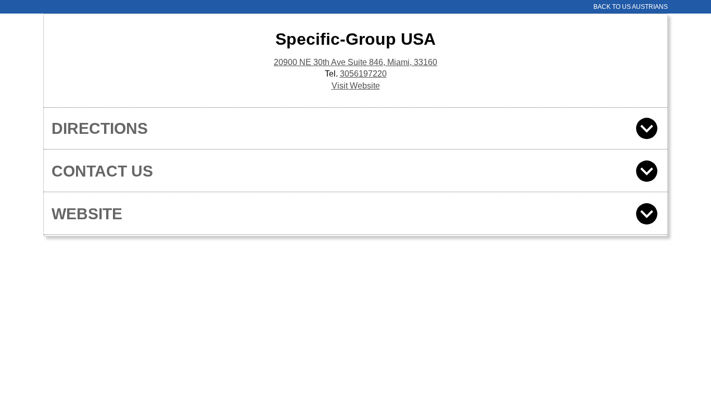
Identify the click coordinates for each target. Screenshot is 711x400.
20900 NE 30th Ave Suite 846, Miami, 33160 (355, 62)
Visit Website (356, 85)
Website (87, 213)
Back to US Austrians (630, 6)
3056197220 (363, 73)
